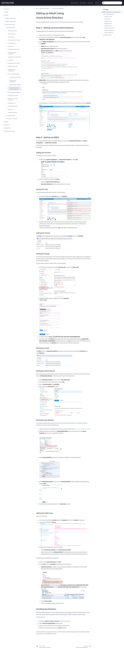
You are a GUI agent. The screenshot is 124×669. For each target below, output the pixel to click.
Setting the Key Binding (109, 30)
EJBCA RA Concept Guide (10, 21)
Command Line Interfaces (12, 118)
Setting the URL (107, 18)
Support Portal (90, 2)
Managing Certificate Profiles (14, 63)
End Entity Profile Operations (14, 49)
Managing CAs (11, 60)
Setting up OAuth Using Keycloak (13, 81)
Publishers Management (13, 106)
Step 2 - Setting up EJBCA (108, 14)
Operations (6, 15)
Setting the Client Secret (109, 28)
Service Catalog (83, 2)
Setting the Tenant (108, 21)
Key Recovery (10, 109)
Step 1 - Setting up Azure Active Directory (111, 12)
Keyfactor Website (74, 2)
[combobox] (112, 3)
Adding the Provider (108, 16)
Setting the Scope (108, 23)
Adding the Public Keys (108, 32)
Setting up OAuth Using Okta (15, 84)
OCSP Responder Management (14, 92)
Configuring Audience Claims (15, 77)
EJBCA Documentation (44, 8)
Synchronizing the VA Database (14, 40)
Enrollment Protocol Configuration (12, 53)
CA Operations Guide (11, 27)
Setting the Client (107, 25)
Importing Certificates (12, 112)
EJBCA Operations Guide (10, 24)
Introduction (6, 8)
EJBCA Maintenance (12, 43)
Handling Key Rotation (107, 34)
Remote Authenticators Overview (83, 429)
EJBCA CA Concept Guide (10, 18)
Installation (6, 12)
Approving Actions (11, 33)
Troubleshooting (7, 128)
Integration (6, 121)
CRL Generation (11, 36)
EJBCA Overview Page (12, 30)
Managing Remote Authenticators (11, 70)
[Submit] (104, 3)
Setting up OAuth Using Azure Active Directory (14, 88)
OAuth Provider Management (14, 74)
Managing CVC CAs (11, 103)
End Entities (10, 46)
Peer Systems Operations (13, 95)
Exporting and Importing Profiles (14, 57)
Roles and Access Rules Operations (13, 99)
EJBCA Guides (6, 124)
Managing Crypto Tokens (13, 66)
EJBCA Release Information (9, 131)
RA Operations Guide (11, 115)
